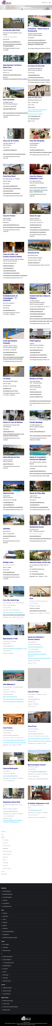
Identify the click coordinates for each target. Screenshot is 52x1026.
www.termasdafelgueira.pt (36, 316)
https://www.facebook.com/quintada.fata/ (13, 507)
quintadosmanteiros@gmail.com (35, 646)
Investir (2, 871)
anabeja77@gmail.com (8, 464)
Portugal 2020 (6, 903)
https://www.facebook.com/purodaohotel (12, 612)
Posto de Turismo (6, 845)
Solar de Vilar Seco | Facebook (35, 114)
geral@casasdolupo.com (36, 225)
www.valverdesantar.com (38, 574)
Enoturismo (5, 857)
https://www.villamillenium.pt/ (10, 696)
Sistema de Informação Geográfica (10, 1006)
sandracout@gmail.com (8, 431)
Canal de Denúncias (7, 906)
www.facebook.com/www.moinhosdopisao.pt (40, 401)
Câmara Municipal (7, 891)
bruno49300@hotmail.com (9, 310)
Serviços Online (6, 1003)
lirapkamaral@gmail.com (34, 75)
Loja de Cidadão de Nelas (8, 931)
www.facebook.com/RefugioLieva (11, 574)
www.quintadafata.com (8, 504)
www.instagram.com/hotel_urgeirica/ (38, 357)
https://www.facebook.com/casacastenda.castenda (15, 113)
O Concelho (5, 842)
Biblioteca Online (6, 1009)
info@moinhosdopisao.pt (36, 392)
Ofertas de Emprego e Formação (10, 937)
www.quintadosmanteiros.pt (34, 651)
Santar (29, 807)
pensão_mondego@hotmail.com (37, 431)
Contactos (5, 900)
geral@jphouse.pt (7, 388)
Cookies (33, 1024)
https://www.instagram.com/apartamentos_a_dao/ (15, 648)
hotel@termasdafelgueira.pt (36, 311)
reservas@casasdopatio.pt (9, 270)
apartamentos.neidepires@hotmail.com (12, 75)
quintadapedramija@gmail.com (37, 502)
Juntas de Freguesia (7, 897)
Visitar (2, 837)
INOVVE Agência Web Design (41, 1023)
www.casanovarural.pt (8, 191)
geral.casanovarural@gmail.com (10, 186)
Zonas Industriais (6, 993)
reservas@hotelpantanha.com (10, 352)
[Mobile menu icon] (50, 3)
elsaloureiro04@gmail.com (9, 536)
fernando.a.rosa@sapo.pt (34, 262)
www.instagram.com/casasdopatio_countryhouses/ (15, 275)
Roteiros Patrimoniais (7, 851)
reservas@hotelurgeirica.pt (36, 350)
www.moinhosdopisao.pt (36, 394)
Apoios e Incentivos (7, 990)
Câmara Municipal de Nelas (10, 1023)
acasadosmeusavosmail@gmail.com (11, 41)
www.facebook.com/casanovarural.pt (11, 188)
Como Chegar (6, 840)
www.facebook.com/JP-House (10, 391)
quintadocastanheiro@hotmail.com (38, 471)
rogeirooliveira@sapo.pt (35, 536)
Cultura (4, 919)
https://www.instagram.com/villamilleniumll (13, 701)
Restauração (5, 862)
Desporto (5, 925)
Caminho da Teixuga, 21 (33, 766)
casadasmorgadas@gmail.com (37, 150)
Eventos (4, 859)
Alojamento (5, 848)
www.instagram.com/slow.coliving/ (38, 610)
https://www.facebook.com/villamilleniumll (13, 699)
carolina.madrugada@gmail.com (10, 776)
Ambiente (5, 913)
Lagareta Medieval (7, 965)
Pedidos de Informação (8, 1000)
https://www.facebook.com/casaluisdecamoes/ (14, 154)
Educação (5, 922)
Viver (2, 834)
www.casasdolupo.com (35, 227)
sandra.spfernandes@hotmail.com (11, 225)
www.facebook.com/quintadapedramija (39, 507)
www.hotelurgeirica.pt (35, 352)
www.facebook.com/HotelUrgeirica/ (38, 355)
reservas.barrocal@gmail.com (39, 771)
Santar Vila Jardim (7, 868)
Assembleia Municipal (7, 894)
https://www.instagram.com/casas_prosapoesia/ (14, 742)
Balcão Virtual (4, 874)
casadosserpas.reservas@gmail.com (36, 40)
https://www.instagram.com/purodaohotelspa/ (14, 615)
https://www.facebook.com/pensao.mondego (40, 435)
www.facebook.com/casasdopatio (11, 273)
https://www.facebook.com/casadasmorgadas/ (41, 152)
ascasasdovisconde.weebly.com (36, 77)
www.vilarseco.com (34, 118)
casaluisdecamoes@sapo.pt (10, 150)
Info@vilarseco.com (35, 116)
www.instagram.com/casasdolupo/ (38, 232)
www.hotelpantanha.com (9, 354)
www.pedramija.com (34, 504)
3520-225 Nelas (32, 769)
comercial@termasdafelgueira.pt (37, 314)
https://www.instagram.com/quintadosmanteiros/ (39, 658)
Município (3, 831)
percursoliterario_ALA (9, 962)
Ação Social (5, 916)
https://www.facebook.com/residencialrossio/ (41, 538)
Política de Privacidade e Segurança (24, 1024)
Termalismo (5, 865)
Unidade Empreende (7, 987)
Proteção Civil (6, 934)
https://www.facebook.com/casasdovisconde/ (39, 80)
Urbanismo (5, 928)
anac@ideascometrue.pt (36, 810)
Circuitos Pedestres (7, 854)
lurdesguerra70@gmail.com (9, 109)
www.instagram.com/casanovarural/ (11, 193)
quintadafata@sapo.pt (8, 502)
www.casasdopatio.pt (8, 268)
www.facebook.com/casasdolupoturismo (39, 229)
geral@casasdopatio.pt (8, 265)
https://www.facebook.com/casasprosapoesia (14, 740)
